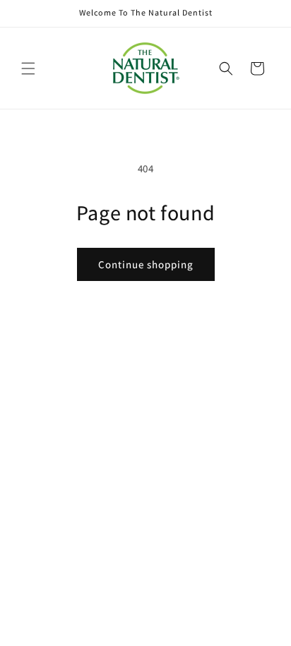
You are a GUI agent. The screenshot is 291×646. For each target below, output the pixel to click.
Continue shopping (146, 264)
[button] (28, 68)
